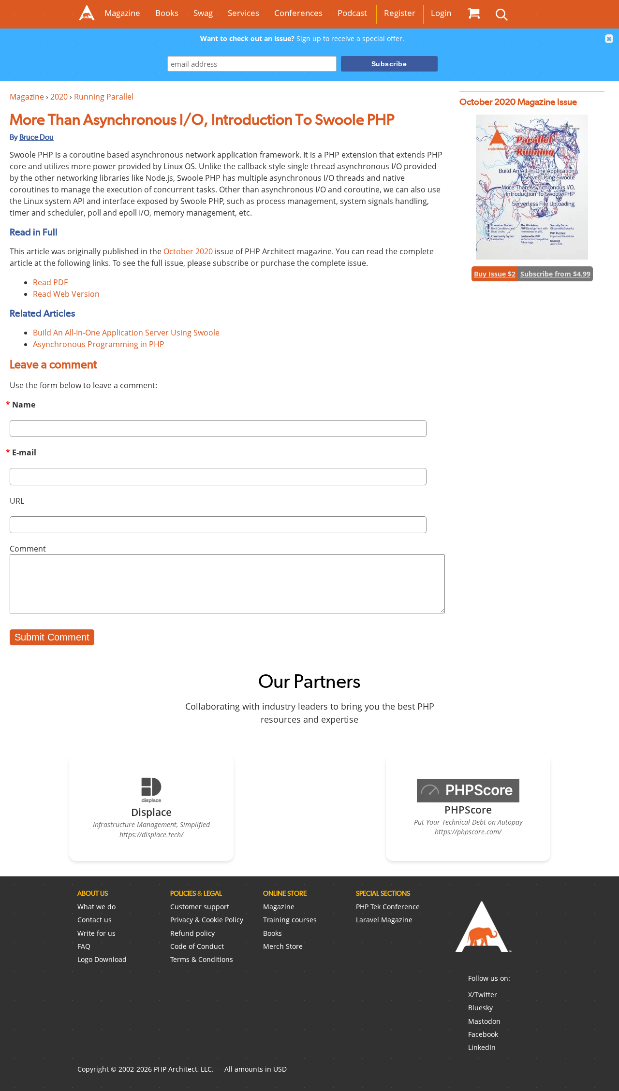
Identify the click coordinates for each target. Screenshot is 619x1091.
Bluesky (480, 1007)
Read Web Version (66, 294)
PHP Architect (482, 934)
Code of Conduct (197, 946)
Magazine (122, 12)
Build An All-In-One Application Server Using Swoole (126, 332)
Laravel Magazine (384, 919)
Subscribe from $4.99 (555, 273)
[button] (609, 38)
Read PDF (50, 282)
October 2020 (188, 251)
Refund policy (192, 933)
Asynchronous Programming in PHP (98, 344)
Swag (203, 12)
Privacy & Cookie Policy (206, 919)
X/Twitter (482, 994)
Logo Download (102, 959)
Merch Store (283, 946)
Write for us (96, 933)
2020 (59, 96)
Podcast (352, 12)
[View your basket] (473, 13)
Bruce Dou (36, 137)
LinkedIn (482, 1047)
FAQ (83, 946)
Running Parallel (103, 96)
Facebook (483, 1034)
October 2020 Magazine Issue (518, 101)
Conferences (298, 12)
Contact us (94, 919)
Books (166, 12)
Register (399, 12)
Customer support (199, 906)
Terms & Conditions (201, 959)
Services (243, 12)
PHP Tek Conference (388, 906)
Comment (28, 548)
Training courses (290, 919)
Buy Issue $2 (495, 273)
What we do (96, 906)
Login (441, 12)
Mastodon (484, 1021)
